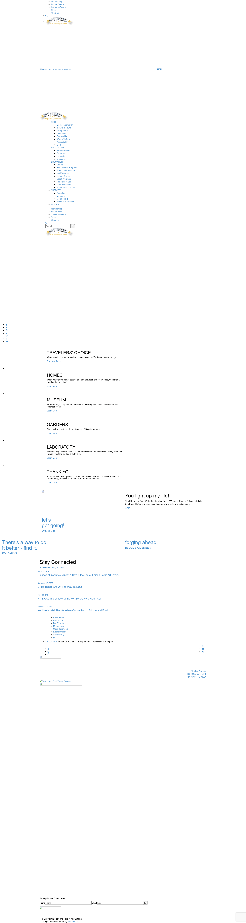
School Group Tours (66, 187)
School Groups (63, 176)
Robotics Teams (64, 181)
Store (53, 10)
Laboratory (62, 156)
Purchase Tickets (54, 361)
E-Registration (59, 631)
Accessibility (62, 141)
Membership (56, 1)
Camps (60, 164)
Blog (59, 144)
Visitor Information (65, 124)
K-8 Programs (63, 173)
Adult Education (64, 184)
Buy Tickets (58, 623)
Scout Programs (64, 178)
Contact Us (62, 136)
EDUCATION (57, 161)
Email (94, 902)
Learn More (52, 385)
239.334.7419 (51, 641)
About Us (55, 12)
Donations (61, 193)
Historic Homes (63, 150)
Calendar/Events (58, 7)
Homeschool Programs (67, 167)
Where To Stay (63, 139)
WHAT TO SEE (57, 147)
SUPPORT (56, 190)
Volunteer (61, 195)
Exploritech (73, 921)
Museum (61, 158)
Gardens (61, 153)
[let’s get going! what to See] (123, 512)
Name (42, 902)
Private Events (57, 4)
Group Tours (62, 130)
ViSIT (127, 508)
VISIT (53, 122)
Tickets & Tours (64, 127)
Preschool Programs (66, 170)
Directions (61, 133)
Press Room (58, 617)
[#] (6, 324)
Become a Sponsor (65, 201)
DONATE (55, 204)
